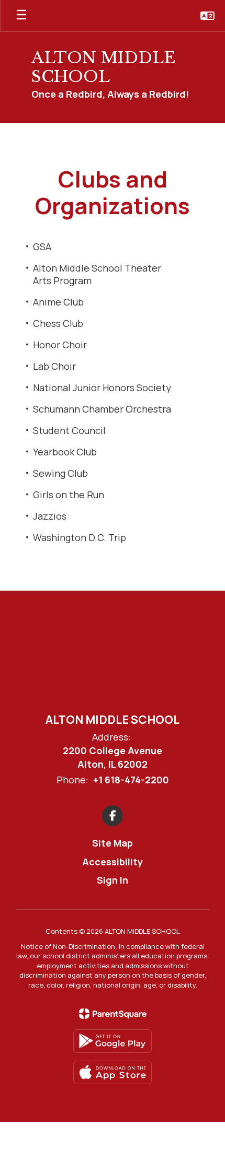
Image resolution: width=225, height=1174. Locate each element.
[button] (207, 15)
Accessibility (112, 861)
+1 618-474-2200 (131, 779)
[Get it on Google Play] (112, 1041)
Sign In (112, 880)
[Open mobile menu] (21, 15)
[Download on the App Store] (112, 1072)
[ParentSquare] (112, 1014)
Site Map (112, 843)
